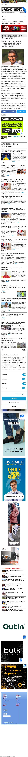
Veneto (17, 705)
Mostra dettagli (20, 394)
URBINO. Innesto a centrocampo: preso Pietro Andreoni (15, 602)
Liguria (4, 703)
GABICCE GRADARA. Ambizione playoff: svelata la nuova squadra (14, 610)
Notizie (5, 19)
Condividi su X (21, 111)
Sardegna (18, 698)
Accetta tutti (14, 398)
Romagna (4, 699)
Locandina (5, 713)
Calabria (4, 696)
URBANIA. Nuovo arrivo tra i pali (14, 606)
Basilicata (5, 695)
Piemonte (17, 695)
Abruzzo (4, 694)
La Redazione (16, 136)
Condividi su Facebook (9, 111)
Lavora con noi (6, 711)
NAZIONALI (14, 21)
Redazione (5, 709)
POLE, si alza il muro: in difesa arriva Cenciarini (14, 571)
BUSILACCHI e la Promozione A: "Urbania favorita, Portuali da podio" (15, 580)
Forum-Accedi (6, 4)
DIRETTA (19, 23)
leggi (13, 161)
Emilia (4, 698)
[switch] (24, 379)
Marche (4, 705)
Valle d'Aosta (18, 696)
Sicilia (17, 699)
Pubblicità (5, 714)
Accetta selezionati (14, 402)
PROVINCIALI (5, 23)
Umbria (17, 704)
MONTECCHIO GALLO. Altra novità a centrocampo (15, 593)
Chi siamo (5, 710)
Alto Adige (18, 703)
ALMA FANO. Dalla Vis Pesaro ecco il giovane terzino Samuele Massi (14, 575)
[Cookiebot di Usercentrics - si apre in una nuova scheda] (20, 350)
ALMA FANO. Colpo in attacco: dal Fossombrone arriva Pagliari (14, 584)
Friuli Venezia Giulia (6, 700)
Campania (5, 697)
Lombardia (5, 704)
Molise (17, 694)
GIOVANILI (12, 23)
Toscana (17, 700)
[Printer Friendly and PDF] (3, 114)
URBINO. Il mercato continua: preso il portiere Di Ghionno (14, 589)
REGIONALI (21, 21)
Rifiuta (14, 406)
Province (6, 16)
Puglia (17, 697)
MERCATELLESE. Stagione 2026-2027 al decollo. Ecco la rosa (15, 598)
